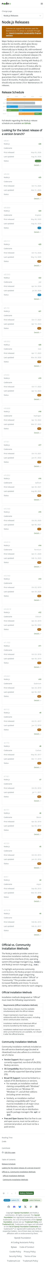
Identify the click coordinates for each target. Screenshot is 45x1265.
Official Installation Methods (17, 992)
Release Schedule (13, 92)
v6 (40, 813)
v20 (40, 345)
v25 (40, 177)
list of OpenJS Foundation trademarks (23, 1226)
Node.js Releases (15, 22)
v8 (40, 746)
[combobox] (22, 15)
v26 (40, 144)
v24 (40, 211)
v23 (40, 244)
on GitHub (26, 123)
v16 (40, 478)
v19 (40, 378)
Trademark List (8, 1224)
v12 (40, 612)
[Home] (21, 3)
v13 (40, 579)
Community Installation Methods (19, 1041)
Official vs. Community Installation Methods (16, 946)
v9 (40, 713)
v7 (40, 779)
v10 (40, 679)
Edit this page (10, 1152)
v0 (40, 913)
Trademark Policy (31, 1222)
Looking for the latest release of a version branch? (22, 132)
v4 (40, 880)
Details (36, 165)
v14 (40, 545)
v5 (40, 846)
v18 (40, 411)
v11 (40, 646)
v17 (40, 445)
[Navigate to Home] (4, 1193)
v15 (40, 512)
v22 (40, 278)
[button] (41, 3)
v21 (40, 311)
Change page (7, 11)
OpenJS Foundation (21, 1213)
